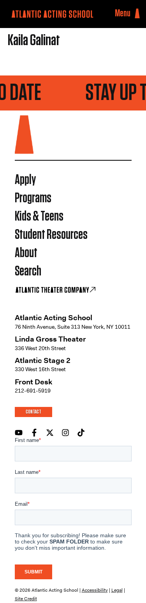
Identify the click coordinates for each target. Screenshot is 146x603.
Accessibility (95, 590)
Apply (25, 180)
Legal (117, 590)
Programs (33, 198)
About (26, 253)
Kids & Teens (39, 216)
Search (28, 271)
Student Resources (51, 235)
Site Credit (26, 599)
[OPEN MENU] (137, 13)
